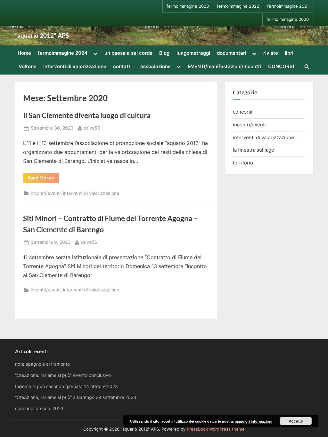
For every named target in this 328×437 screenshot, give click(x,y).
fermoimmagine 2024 (62, 53)
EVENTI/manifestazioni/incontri (224, 66)
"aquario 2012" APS (42, 35)
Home (24, 53)
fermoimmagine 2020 (287, 19)
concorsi (242, 112)
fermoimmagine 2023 (188, 6)
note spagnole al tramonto (42, 364)
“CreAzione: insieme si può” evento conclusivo (63, 375)
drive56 (92, 128)
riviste (270, 53)
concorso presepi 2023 (39, 408)
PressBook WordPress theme (216, 429)
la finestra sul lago (253, 150)
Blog (164, 53)
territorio (243, 163)
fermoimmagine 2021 (288, 6)
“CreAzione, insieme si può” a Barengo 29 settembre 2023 (75, 397)
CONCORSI (281, 66)
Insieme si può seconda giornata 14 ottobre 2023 (66, 386)
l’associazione (154, 66)
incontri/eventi (46, 193)
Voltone (28, 66)
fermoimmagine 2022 (238, 6)
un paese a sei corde (128, 53)
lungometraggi (193, 53)
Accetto (296, 421)
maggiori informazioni (253, 421)
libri (289, 53)
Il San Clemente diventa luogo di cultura (87, 115)
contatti (122, 66)
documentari (231, 53)
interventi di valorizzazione (74, 66)
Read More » (43, 179)
